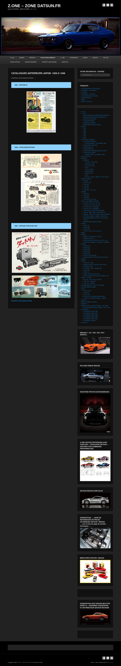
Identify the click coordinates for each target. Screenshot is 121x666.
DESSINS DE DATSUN (89, 123)
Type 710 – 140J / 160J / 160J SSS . (92, 279)
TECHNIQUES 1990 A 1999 (90, 317)
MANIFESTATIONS (86, 98)
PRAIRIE (83, 259)
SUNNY (83, 261)
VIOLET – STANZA (86, 277)
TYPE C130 (86, 227)
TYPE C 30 (86, 225)
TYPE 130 (86, 184)
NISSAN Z (95, 57)
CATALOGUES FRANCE (89, 141)
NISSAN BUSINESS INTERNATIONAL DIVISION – (96, 115)
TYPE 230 (86, 186)
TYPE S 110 (86, 294)
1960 (84, 134)
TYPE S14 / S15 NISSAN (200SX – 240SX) (94, 298)
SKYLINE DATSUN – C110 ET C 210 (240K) (92, 285)
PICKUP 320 (86, 249)
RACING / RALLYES (86, 101)
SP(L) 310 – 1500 (89, 164)
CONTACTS (65, 62)
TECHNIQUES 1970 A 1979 (90, 313)
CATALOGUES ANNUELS (47, 57)
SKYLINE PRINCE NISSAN (88, 287)
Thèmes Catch (109, 662)
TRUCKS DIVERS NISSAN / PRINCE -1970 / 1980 (96, 307)
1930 (84, 128)
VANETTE (84, 304)
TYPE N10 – (86, 197)
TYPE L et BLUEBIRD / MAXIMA (90, 201)
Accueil (12, 57)
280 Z (86, 175)
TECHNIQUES (74, 57)
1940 (84, 130)
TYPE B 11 (86, 272)
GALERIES (84, 92)
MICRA (83, 233)
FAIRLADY (86, 160)
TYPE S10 (86, 292)
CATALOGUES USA (88, 149)
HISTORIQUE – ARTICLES (88, 94)
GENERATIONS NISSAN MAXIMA (92, 221)
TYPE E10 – (86, 193)
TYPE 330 (86, 188)
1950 (84, 132)
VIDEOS (85, 57)
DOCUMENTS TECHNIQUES (89, 90)
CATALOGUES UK (88, 147)
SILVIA (83, 289)
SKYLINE (105, 57)
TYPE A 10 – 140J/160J (89, 281)
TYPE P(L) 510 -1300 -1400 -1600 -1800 (93, 210)
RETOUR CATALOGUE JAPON (21, 301)
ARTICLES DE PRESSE (89, 119)
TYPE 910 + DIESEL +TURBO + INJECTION (95, 216)
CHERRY (83, 192)
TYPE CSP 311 (87, 290)
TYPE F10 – (86, 195)
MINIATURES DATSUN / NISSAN (92, 124)
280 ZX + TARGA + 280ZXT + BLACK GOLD (97, 177)
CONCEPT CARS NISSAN (49, 62)
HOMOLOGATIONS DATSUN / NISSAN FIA (94, 117)
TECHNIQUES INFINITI (89, 320)
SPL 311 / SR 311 (89, 165)
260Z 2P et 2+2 (89, 173)
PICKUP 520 (86, 251)
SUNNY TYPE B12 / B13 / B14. (91, 274)
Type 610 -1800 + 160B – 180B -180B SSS (94, 212)
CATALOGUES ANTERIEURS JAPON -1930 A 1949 (38, 73)
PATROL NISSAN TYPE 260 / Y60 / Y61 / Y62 (95, 240)
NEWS (83, 99)
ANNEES (21, 57)
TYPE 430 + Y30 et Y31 (89, 190)
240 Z (86, 167)
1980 (84, 137)
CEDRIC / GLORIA (86, 178)
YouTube (107, 5)
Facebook (103, 5)
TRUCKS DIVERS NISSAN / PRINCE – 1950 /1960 (94, 305)
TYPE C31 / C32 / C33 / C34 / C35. (92, 231)
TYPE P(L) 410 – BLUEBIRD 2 (91, 208)
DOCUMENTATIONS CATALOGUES (90, 88)
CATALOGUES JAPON (89, 152)
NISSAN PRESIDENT (31, 62)
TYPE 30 (85, 180)
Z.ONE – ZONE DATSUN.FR (34, 5)
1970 (84, 136)
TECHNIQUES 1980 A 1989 (90, 315)
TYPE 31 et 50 (87, 182)
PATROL (83, 234)
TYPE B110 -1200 (88, 266)
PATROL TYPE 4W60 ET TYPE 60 (92, 236)
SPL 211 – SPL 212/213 (91, 162)
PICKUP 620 (86, 253)
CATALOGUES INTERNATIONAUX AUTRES (94, 150)
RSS (111, 5)
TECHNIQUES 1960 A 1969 (90, 311)
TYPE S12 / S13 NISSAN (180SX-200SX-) (94, 296)
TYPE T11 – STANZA (89, 283)
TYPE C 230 (86, 229)
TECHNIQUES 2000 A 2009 (90, 318)
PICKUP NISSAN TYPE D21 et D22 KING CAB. (95, 257)
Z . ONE (62, 57)
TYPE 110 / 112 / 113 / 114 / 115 (91, 203)
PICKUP (83, 244)
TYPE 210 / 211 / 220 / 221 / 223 (91, 205)
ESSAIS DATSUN (15, 62)
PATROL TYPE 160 (88, 238)
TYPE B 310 (86, 270)
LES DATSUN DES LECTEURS (89, 96)
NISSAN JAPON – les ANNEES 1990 (95, 154)
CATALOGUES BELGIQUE (90, 145)
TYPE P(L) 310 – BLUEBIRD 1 (91, 207)
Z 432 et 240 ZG (89, 169)
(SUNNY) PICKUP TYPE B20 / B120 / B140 (94, 264)
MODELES (32, 57)
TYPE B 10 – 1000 (88, 262)
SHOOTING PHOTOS (89, 121)
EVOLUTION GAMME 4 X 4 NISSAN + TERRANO (96, 242)
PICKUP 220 (86, 248)
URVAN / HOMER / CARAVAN (89, 302)
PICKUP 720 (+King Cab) (89, 255)
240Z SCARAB (89, 171)
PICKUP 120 (86, 246)
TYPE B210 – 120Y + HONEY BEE (92, 268)
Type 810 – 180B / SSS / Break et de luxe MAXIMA (96, 214)
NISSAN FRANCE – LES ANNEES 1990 (95, 143)
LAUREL (83, 223)
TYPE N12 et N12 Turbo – (90, 199)
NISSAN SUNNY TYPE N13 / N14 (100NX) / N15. (96, 276)
